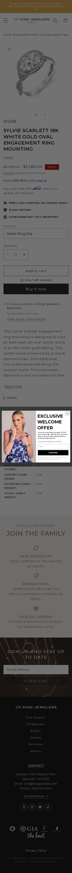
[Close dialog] (67, 413)
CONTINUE (53, 453)
